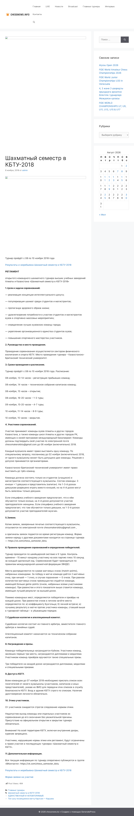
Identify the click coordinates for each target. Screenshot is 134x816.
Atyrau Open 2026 (108, 65)
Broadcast (73, 6)
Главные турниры (91, 6)
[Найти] (125, 40)
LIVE (48, 6)
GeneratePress (88, 812)
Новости (59, 6)
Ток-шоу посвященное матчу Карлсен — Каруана (31, 798)
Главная (36, 6)
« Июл (102, 214)
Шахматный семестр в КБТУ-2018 (24, 793)
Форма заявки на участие (19, 777)
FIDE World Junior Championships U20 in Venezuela (111, 80)
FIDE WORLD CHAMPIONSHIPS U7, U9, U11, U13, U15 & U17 (112, 106)
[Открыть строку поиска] (34, 22)
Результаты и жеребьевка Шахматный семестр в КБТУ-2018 (38, 265)
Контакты (37, 14)
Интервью (110, 6)
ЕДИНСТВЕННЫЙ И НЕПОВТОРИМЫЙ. (26, 796)
